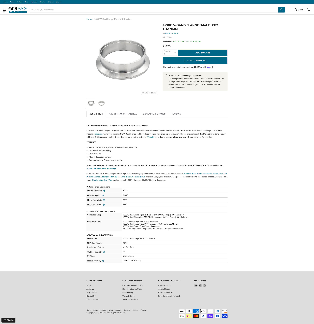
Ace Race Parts (171, 33)
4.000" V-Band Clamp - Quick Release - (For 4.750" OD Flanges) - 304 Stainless (152, 215)
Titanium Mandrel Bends (207, 173)
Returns (42, 2)
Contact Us (90, 296)
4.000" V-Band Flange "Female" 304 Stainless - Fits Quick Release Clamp (150, 224)
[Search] (281, 10)
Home (5, 2)
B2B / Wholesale (165, 292)
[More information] (104, 190)
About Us (90, 289)
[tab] (96, 114)
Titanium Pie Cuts (117, 176)
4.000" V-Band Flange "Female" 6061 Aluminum (141, 226)
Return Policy (127, 292)
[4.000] (91, 103)
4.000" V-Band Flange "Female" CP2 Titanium (140, 221)
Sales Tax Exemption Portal (169, 296)
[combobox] (154, 10)
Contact (19, 2)
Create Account (164, 285)
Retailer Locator (92, 299)
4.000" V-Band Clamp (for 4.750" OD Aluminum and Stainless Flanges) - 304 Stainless (155, 217)
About (12, 2)
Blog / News (91, 292)
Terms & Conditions (130, 299)
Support (58, 2)
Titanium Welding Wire (102, 180)
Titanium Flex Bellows (135, 176)
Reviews (50, 2)
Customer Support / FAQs (132, 285)
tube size (99, 134)
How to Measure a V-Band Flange (101, 168)
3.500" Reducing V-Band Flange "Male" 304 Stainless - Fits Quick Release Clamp (153, 229)
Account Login (164, 289)
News (27, 2)
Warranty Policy (128, 296)
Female (151, 137)
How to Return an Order (132, 289)
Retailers (34, 2)
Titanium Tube (190, 173)
